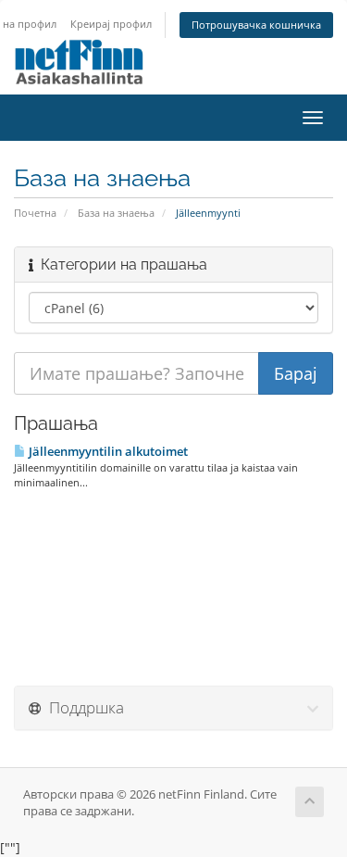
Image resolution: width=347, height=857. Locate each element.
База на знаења (116, 213)
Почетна (35, 213)
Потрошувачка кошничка (256, 25)
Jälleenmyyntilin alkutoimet (107, 451)
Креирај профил (111, 24)
